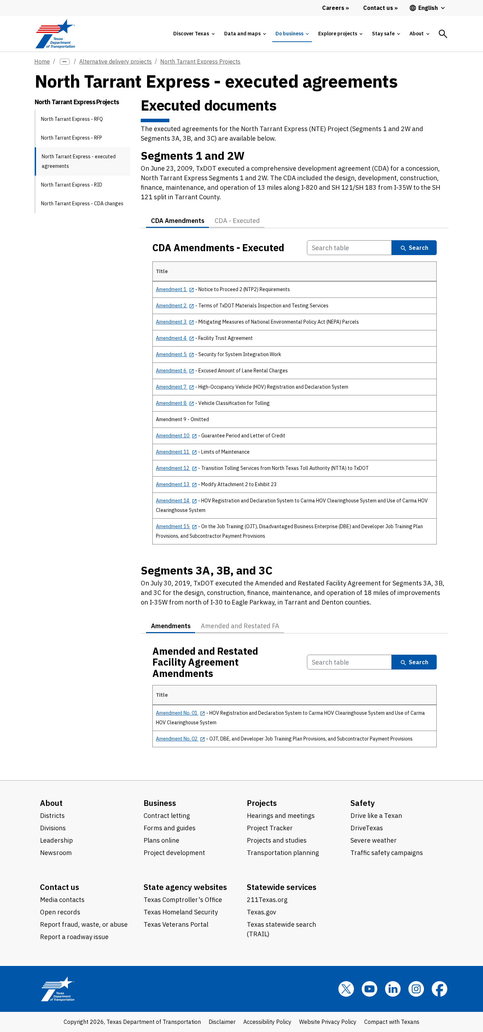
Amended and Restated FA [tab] (240, 626)
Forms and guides (170, 828)
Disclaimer (222, 1021)
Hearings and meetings (281, 816)
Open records (60, 912)
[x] (346, 989)
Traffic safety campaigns (386, 853)
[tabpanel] (294, 396)
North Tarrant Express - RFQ (72, 119)
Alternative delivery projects (115, 61)
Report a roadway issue (74, 937)
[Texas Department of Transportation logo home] (55, 34)
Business (160, 803)
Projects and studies (277, 840)
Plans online (161, 840)
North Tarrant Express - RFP (71, 138)
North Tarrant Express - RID (71, 185)
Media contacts (62, 900)
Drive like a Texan (376, 816)
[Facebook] (439, 989)
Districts (52, 816)
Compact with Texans (391, 1021)
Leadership (56, 840)
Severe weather (373, 840)
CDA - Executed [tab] (237, 221)
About (51, 803)
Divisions (53, 828)
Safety (362, 803)
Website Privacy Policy (327, 1021)
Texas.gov (261, 912)
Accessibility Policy (267, 1021)
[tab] (193, 33)
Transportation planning (283, 853)
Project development (174, 853)
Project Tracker (270, 828)
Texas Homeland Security (181, 912)
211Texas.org (267, 900)
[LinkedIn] (393, 989)
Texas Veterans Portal (176, 924)
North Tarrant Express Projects (200, 61)
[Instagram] (416, 989)
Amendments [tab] (171, 626)
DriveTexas (366, 828)
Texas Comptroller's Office (183, 900)
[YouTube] (369, 989)
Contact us (59, 887)
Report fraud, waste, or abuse (84, 924)
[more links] (65, 62)
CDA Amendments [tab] (177, 221)
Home (42, 61)
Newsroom (56, 853)
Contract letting (167, 816)
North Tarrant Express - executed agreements (79, 161)
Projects (262, 803)
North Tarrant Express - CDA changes (82, 203)
